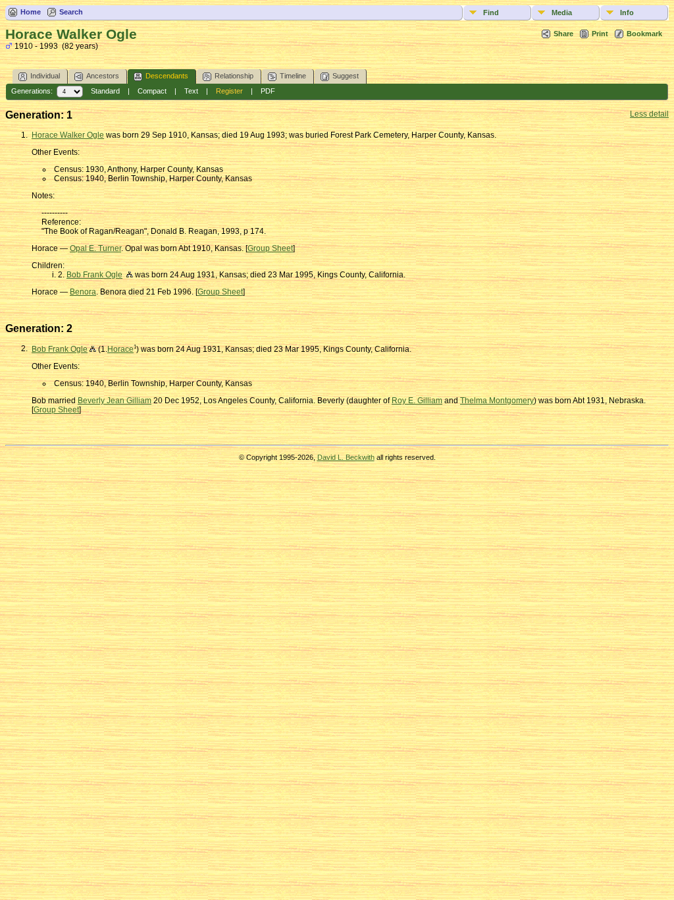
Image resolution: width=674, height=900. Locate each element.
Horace (120, 349)
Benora (83, 291)
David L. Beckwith (346, 457)
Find (491, 12)
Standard (105, 91)
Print (600, 34)
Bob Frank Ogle (94, 274)
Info (627, 12)
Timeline (293, 76)
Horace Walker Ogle (68, 135)
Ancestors (102, 76)
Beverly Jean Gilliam (114, 400)
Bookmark (644, 34)
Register (229, 91)
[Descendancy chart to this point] (93, 349)
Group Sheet (270, 248)
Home (30, 12)
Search (71, 12)
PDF (268, 91)
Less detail (649, 114)
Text (191, 91)
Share (563, 34)
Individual (45, 76)
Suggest (345, 76)
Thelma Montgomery (497, 400)
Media (562, 12)
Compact (152, 91)
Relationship (234, 76)
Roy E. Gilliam (417, 400)
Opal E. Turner (95, 248)
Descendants (166, 76)
